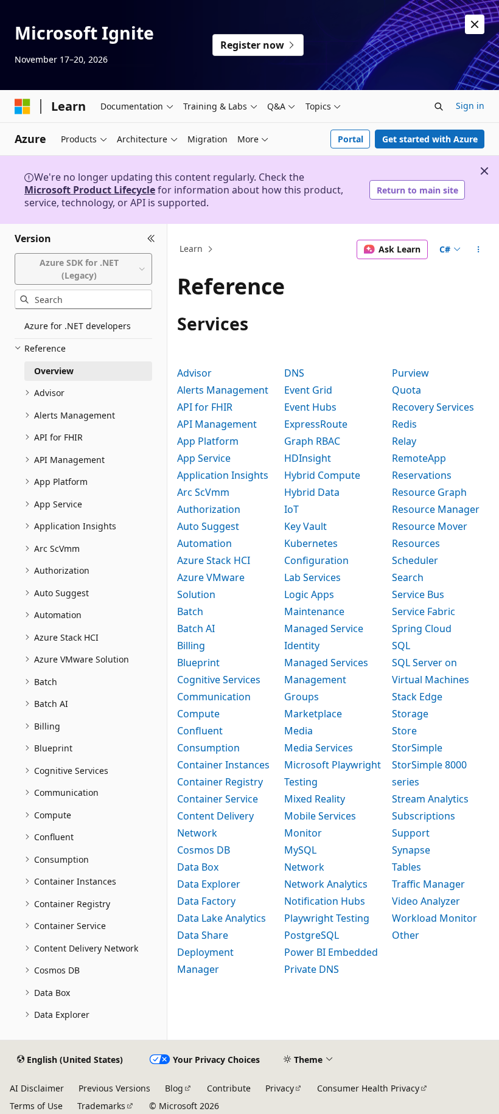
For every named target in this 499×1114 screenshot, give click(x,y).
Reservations (422, 475)
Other (405, 935)
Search (408, 577)
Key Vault (305, 526)
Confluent (200, 730)
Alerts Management (222, 390)
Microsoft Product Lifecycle (89, 190)
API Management (217, 424)
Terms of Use (36, 1106)
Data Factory (206, 901)
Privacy (279, 1088)
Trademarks (101, 1106)
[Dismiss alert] (474, 24)
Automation (204, 543)
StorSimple (417, 747)
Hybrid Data (312, 492)
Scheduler (415, 560)
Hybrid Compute (322, 475)
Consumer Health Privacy (368, 1088)
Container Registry (220, 782)
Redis (404, 424)
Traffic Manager (428, 884)
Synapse (411, 850)
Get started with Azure (430, 139)
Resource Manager (436, 509)
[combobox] (83, 269)
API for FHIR (204, 407)
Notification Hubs (324, 901)
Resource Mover (429, 526)
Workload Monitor (434, 918)
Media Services (318, 747)
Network (304, 867)
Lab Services (312, 577)
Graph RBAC (312, 441)
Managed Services (326, 662)
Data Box (197, 867)
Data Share (202, 935)
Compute (198, 713)
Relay (404, 441)
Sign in (470, 105)
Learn (191, 249)
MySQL (300, 850)
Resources (416, 543)
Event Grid (308, 390)
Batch (190, 611)
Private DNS (311, 969)
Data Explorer (208, 884)
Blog (174, 1088)
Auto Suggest (208, 526)
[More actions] (478, 249)
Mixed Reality (314, 799)
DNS (294, 373)
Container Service (217, 799)
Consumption (208, 747)
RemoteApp (419, 458)
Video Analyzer (426, 901)
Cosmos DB (203, 850)
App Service (204, 458)
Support (411, 833)
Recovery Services (433, 407)
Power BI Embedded (331, 952)
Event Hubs (310, 407)
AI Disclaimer (37, 1088)
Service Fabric (423, 611)
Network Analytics (326, 884)
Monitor (303, 833)
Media (298, 730)
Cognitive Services (218, 679)
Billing (191, 645)
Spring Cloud (422, 628)
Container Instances (223, 764)
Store (404, 730)
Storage (410, 713)
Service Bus (418, 594)
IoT (291, 509)
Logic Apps (309, 594)
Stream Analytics (430, 799)
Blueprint (198, 662)
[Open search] (439, 106)
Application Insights (222, 475)
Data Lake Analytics (221, 918)
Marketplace (313, 713)
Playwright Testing (326, 918)
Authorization (208, 509)
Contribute (229, 1088)
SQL (401, 645)
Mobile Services (320, 816)
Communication (214, 696)
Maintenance (314, 611)
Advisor (194, 373)
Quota (406, 390)
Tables (406, 867)
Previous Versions (114, 1088)
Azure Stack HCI (213, 560)
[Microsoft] (22, 106)
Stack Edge (417, 696)
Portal (350, 139)
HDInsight (307, 458)
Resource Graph (429, 492)
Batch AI (196, 628)
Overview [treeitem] (54, 371)
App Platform (208, 441)
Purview (410, 373)
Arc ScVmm (203, 492)
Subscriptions (423, 816)
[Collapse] (151, 238)
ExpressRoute (315, 424)
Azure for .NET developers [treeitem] (77, 326)
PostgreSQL (311, 935)
